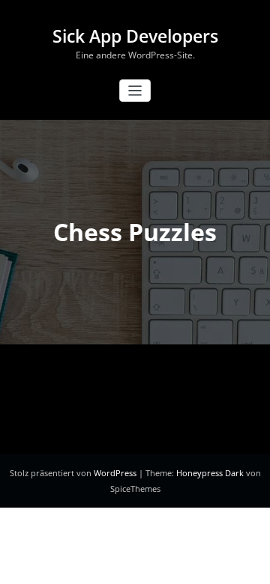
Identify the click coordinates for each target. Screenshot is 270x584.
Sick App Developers (135, 36)
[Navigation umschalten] (135, 91)
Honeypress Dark (210, 472)
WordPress (116, 472)
